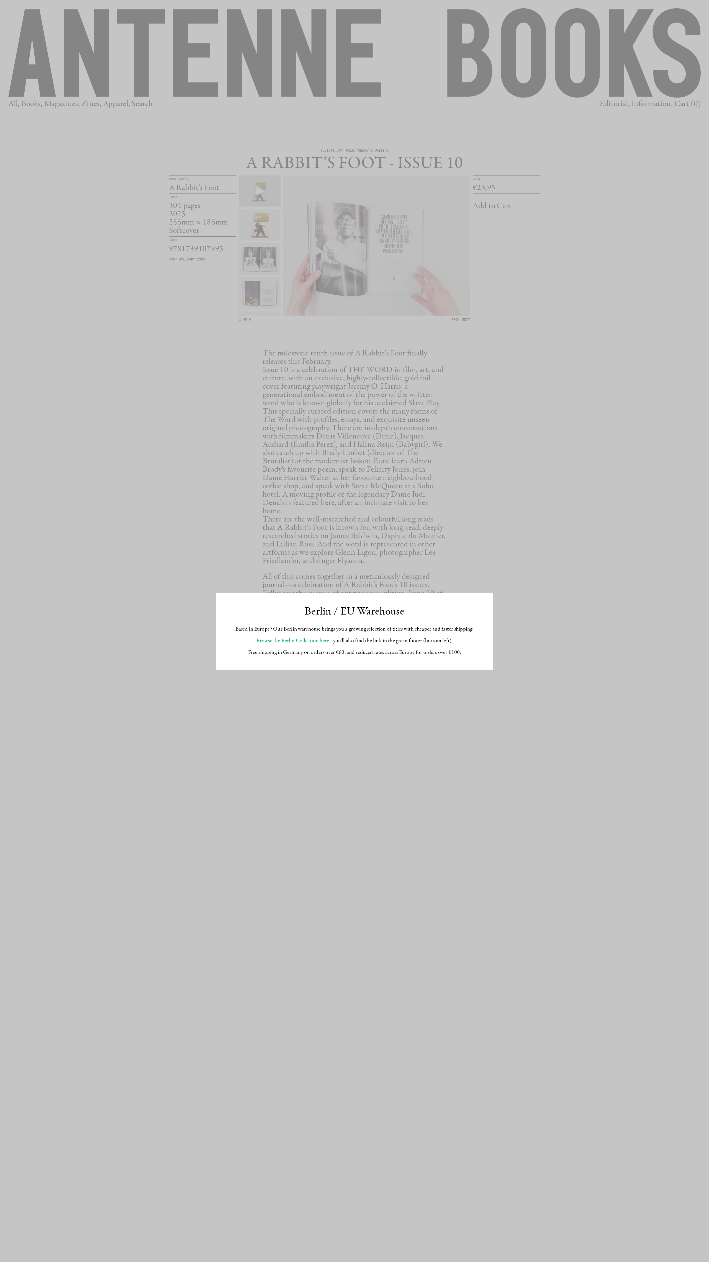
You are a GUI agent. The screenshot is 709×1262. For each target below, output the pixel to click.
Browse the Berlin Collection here (292, 641)
